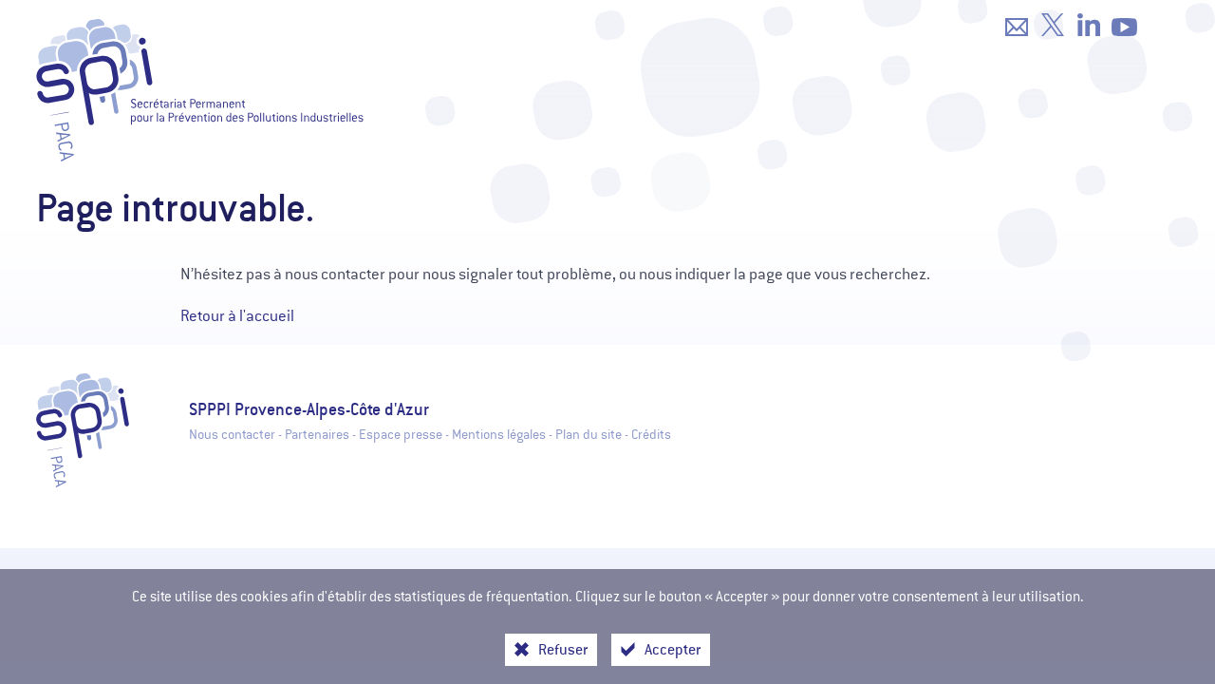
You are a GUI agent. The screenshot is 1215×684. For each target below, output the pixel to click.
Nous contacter (232, 435)
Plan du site (588, 435)
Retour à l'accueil (237, 316)
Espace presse (400, 435)
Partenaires (317, 435)
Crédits (651, 435)
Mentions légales (499, 435)
